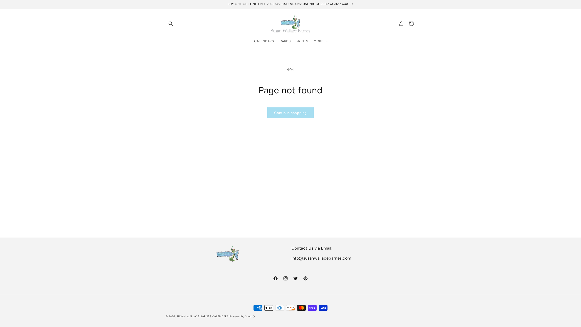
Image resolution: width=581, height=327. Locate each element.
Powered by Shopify (242, 316)
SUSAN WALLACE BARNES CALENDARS (203, 316)
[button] (171, 24)
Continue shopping (290, 113)
